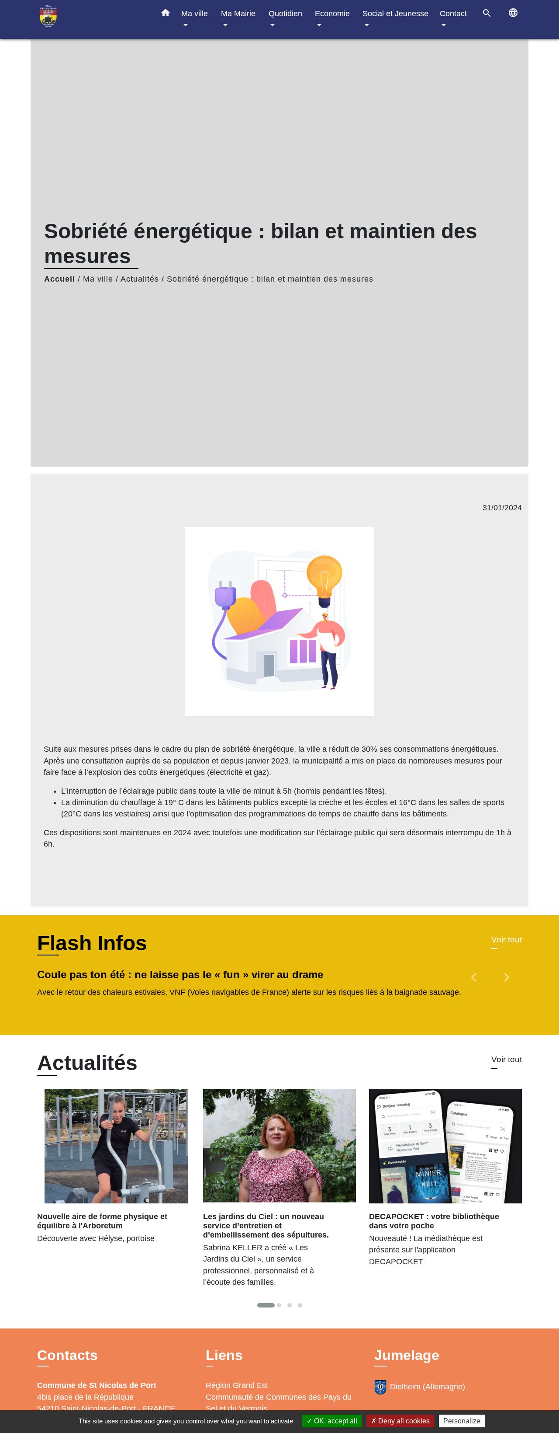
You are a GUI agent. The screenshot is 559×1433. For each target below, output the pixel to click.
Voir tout (506, 939)
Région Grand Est (237, 1385)
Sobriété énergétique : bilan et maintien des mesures (270, 279)
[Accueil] (91, 19)
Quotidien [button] (285, 13)
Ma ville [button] (194, 13)
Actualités (140, 279)
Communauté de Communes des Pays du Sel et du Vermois (279, 1403)
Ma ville (98, 279)
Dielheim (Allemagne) (427, 1386)
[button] (165, 14)
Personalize (461, 1421)
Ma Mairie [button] (238, 13)
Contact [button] (453, 13)
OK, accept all (334, 1421)
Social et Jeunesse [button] (395, 13)
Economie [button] (332, 13)
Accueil (59, 279)
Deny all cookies (403, 1421)
